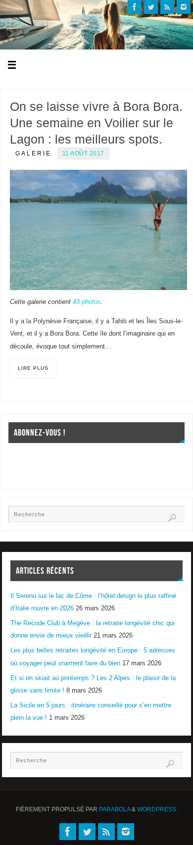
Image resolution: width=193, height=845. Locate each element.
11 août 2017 (83, 153)
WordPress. (157, 809)
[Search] (172, 518)
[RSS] (167, 7)
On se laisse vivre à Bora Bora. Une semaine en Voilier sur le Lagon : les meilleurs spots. (96, 122)
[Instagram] (184, 7)
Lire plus (33, 368)
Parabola (114, 809)
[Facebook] (135, 7)
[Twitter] (151, 7)
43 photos (87, 301)
